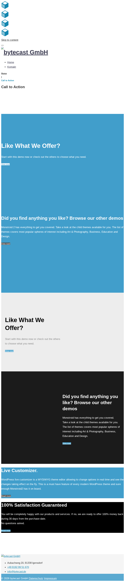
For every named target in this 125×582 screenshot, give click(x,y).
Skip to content (9, 40)
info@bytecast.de (16, 571)
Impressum (50, 578)
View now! (5, 164)
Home (10, 62)
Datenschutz (36, 578)
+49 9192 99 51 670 (18, 567)
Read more (6, 496)
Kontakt (11, 66)
